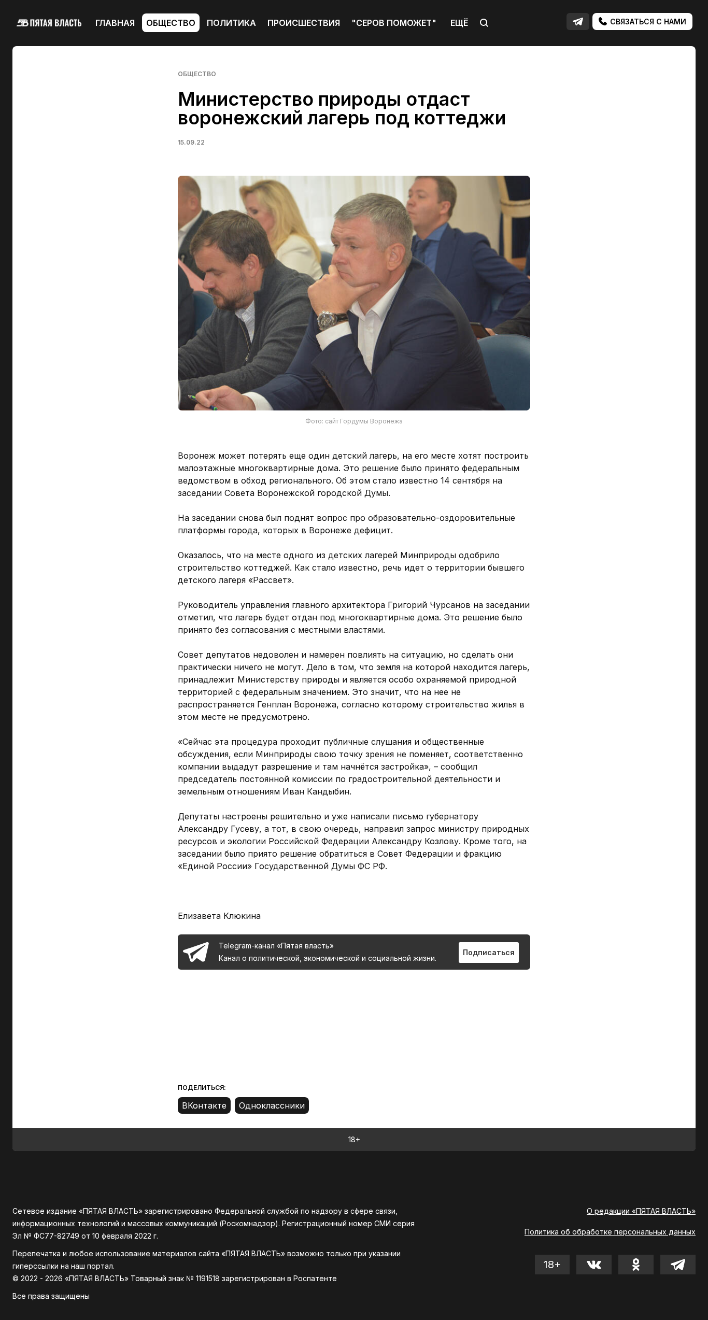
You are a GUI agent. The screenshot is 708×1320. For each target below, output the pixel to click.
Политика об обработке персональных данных (610, 1231)
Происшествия (303, 23)
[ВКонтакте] (204, 1105)
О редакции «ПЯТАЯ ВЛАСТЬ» (641, 1211)
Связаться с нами (647, 21)
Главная (115, 23)
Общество (170, 23)
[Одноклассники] (272, 1105)
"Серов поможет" (393, 23)
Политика (231, 23)
